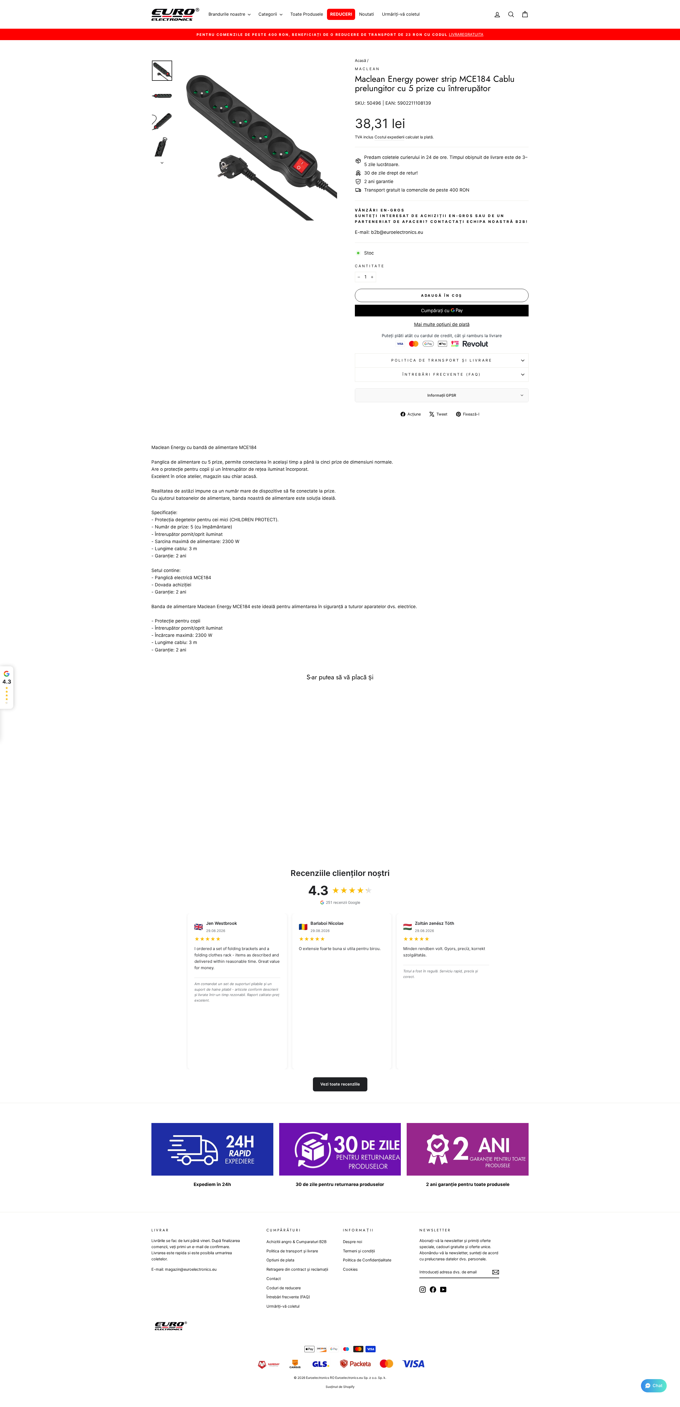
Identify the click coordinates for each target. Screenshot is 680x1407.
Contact (273, 1278)
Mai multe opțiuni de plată (442, 324)
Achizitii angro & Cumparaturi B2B (296, 1241)
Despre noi (352, 1241)
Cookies (350, 1269)
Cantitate (370, 266)
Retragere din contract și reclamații (297, 1269)
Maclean (367, 69)
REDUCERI (341, 14)
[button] (654, 1386)
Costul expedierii (389, 137)
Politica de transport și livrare (441, 360)
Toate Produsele (306, 14)
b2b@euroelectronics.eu (397, 232)
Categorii (268, 14)
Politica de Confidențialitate (367, 1260)
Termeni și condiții (359, 1251)
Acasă (361, 60)
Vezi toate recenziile (340, 1084)
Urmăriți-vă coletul (401, 14)
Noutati (366, 14)
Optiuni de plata (280, 1260)
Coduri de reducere (283, 1288)
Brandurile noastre (227, 14)
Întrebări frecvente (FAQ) (441, 374)
